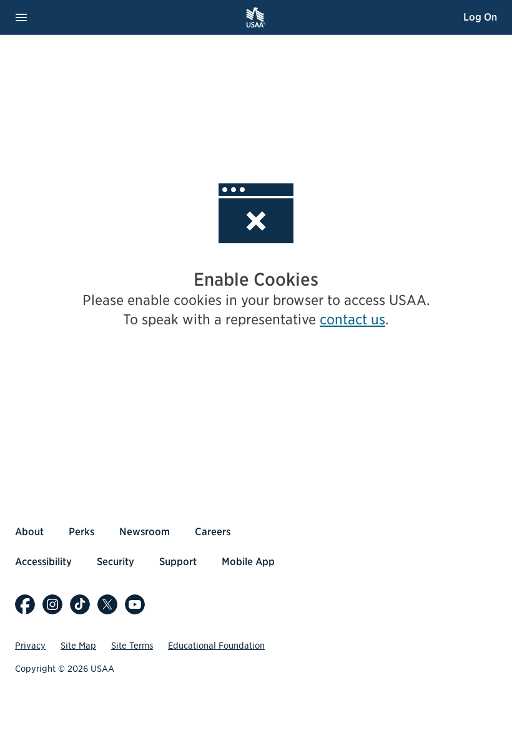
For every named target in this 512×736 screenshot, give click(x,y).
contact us (352, 319)
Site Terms (132, 646)
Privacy (30, 646)
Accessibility (43, 562)
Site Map (78, 646)
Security (115, 562)
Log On (480, 17)
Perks (81, 532)
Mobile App (248, 562)
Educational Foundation (216, 646)
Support (178, 562)
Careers (212, 532)
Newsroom (144, 532)
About (29, 532)
